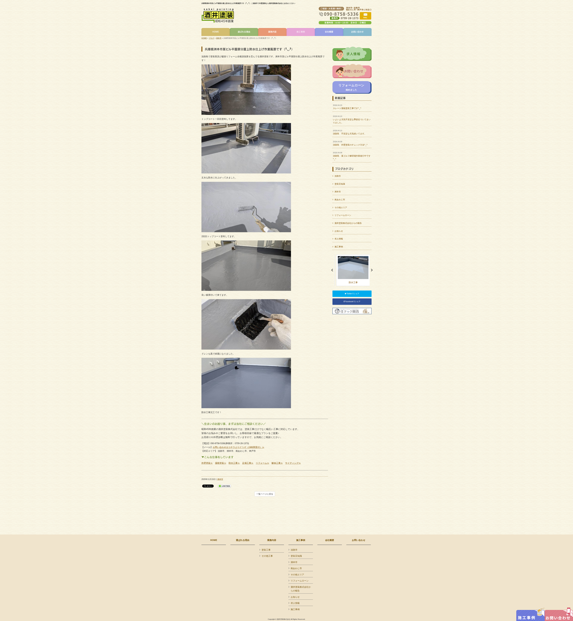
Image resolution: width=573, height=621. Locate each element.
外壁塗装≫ (207, 463)
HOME (204, 38)
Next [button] (371, 270)
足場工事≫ (247, 463)
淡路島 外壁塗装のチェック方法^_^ (350, 143)
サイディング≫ (293, 463)
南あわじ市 (340, 199)
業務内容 (271, 540)
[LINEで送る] (224, 486)
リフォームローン (343, 215)
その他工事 (267, 556)
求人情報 (339, 239)
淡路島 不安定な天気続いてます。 (349, 132)
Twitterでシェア (352, 294)
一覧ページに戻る (264, 494)
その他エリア (341, 207)
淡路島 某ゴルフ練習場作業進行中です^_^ (352, 156)
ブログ (211, 38)
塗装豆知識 (340, 184)
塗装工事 (266, 550)
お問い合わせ (358, 540)
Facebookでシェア (352, 302)
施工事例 (339, 246)
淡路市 (338, 176)
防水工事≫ (234, 463)
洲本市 (218, 38)
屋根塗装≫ (220, 463)
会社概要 (329, 540)
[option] (352, 270)
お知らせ (339, 231)
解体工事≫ (277, 463)
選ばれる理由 (242, 540)
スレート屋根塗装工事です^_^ (347, 107)
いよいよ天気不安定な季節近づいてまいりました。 (352, 119)
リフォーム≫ (262, 463)
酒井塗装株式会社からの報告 (348, 223)
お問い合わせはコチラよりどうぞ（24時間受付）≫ (238, 447)
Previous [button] (332, 270)
